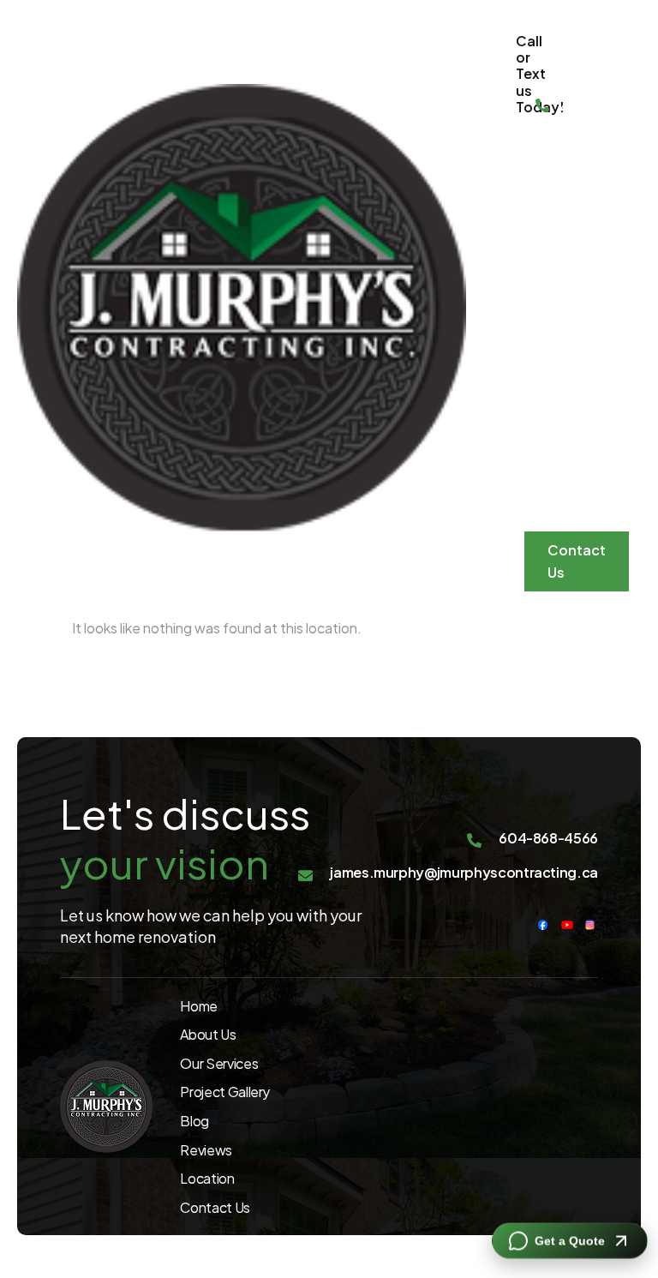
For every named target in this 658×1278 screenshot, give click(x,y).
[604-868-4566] (542, 107)
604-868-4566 (578, 85)
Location (561, 507)
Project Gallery (555, 281)
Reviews (558, 389)
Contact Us (576, 561)
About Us (551, 448)
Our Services (559, 211)
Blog (546, 341)
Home (541, 152)
